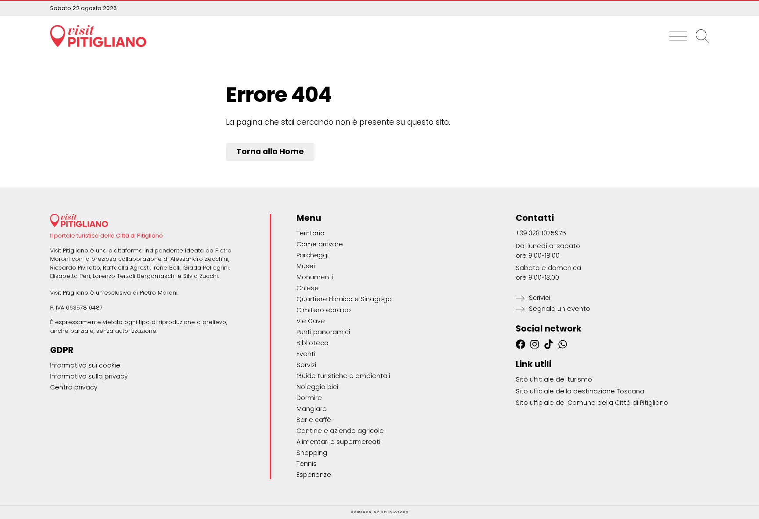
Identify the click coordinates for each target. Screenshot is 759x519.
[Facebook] (520, 344)
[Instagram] (534, 344)
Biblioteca (312, 343)
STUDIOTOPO (395, 512)
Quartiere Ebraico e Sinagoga (344, 299)
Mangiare (311, 408)
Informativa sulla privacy (89, 376)
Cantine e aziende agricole (340, 430)
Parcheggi (312, 255)
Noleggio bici (317, 386)
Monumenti (314, 277)
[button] (678, 36)
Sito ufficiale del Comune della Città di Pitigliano (592, 402)
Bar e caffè (313, 419)
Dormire (309, 397)
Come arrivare (319, 244)
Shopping (311, 452)
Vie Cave (310, 321)
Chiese (307, 288)
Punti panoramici (323, 332)
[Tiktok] (548, 344)
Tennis (306, 463)
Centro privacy (74, 387)
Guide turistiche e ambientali (343, 375)
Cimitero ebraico (323, 310)
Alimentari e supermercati (338, 441)
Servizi (306, 364)
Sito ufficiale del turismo (554, 379)
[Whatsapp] (562, 344)
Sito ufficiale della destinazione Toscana (580, 391)
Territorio (310, 233)
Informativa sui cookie (85, 365)
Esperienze (313, 474)
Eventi (305, 354)
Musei (305, 266)
